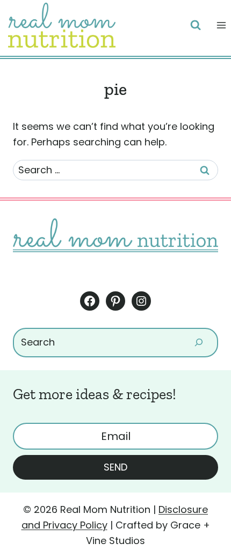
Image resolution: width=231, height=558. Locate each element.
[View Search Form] (195, 25)
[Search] (199, 342)
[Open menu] (221, 25)
